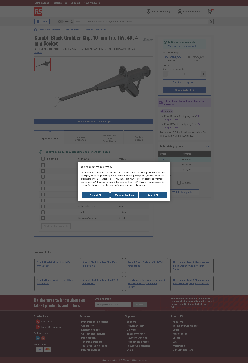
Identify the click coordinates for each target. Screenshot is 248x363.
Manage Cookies (124, 195)
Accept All (96, 195)
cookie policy (139, 185)
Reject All (153, 195)
